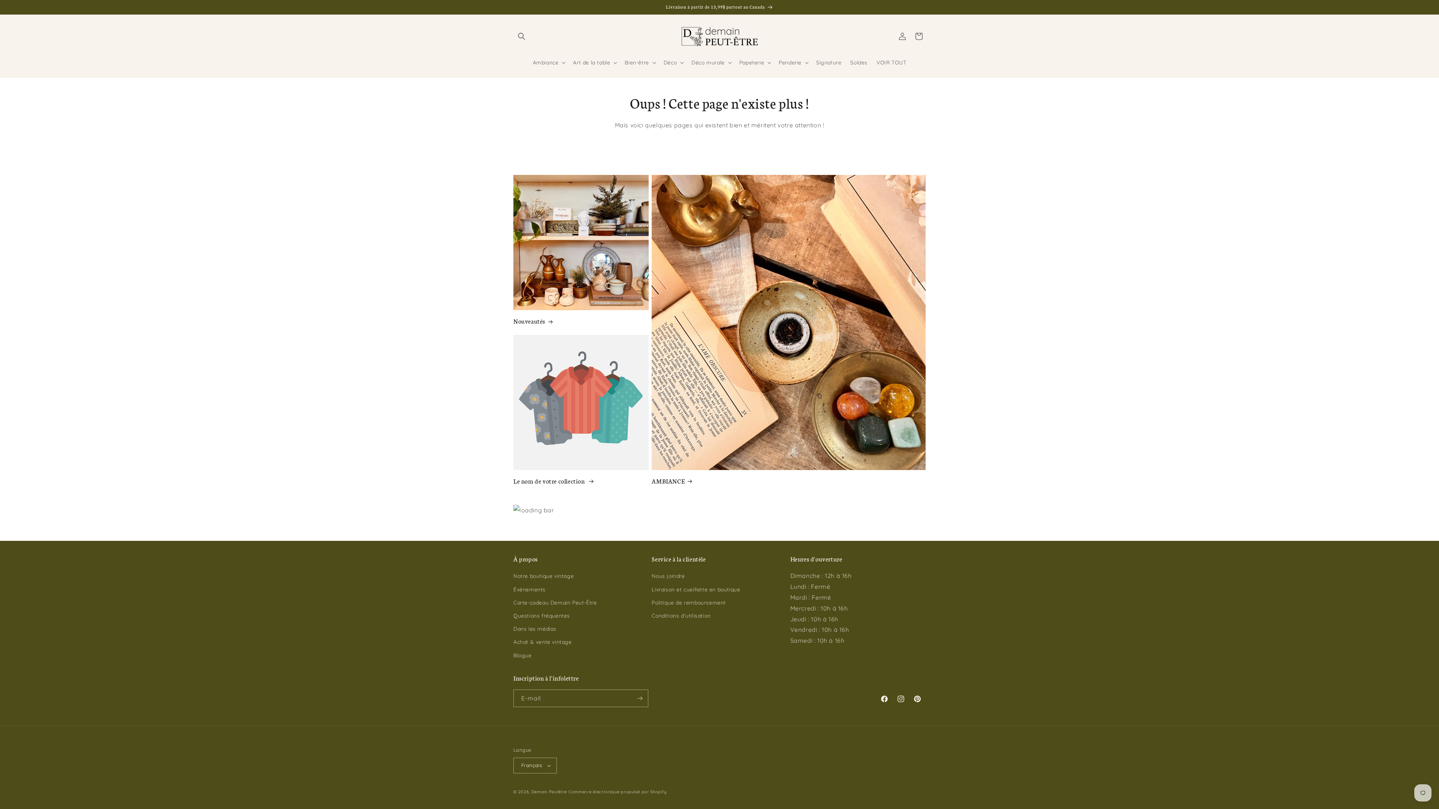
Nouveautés (529, 320)
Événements (529, 589)
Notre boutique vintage (543, 576)
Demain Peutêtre (549, 791)
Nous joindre (668, 576)
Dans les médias (534, 628)
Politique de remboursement (689, 602)
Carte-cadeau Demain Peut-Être (555, 602)
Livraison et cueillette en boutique (696, 589)
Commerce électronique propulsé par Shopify (617, 791)
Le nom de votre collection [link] (549, 480)
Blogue (522, 655)
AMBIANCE (668, 480)
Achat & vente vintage (542, 642)
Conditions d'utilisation (681, 615)
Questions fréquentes (541, 615)
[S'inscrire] (639, 698)
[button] (521, 36)
